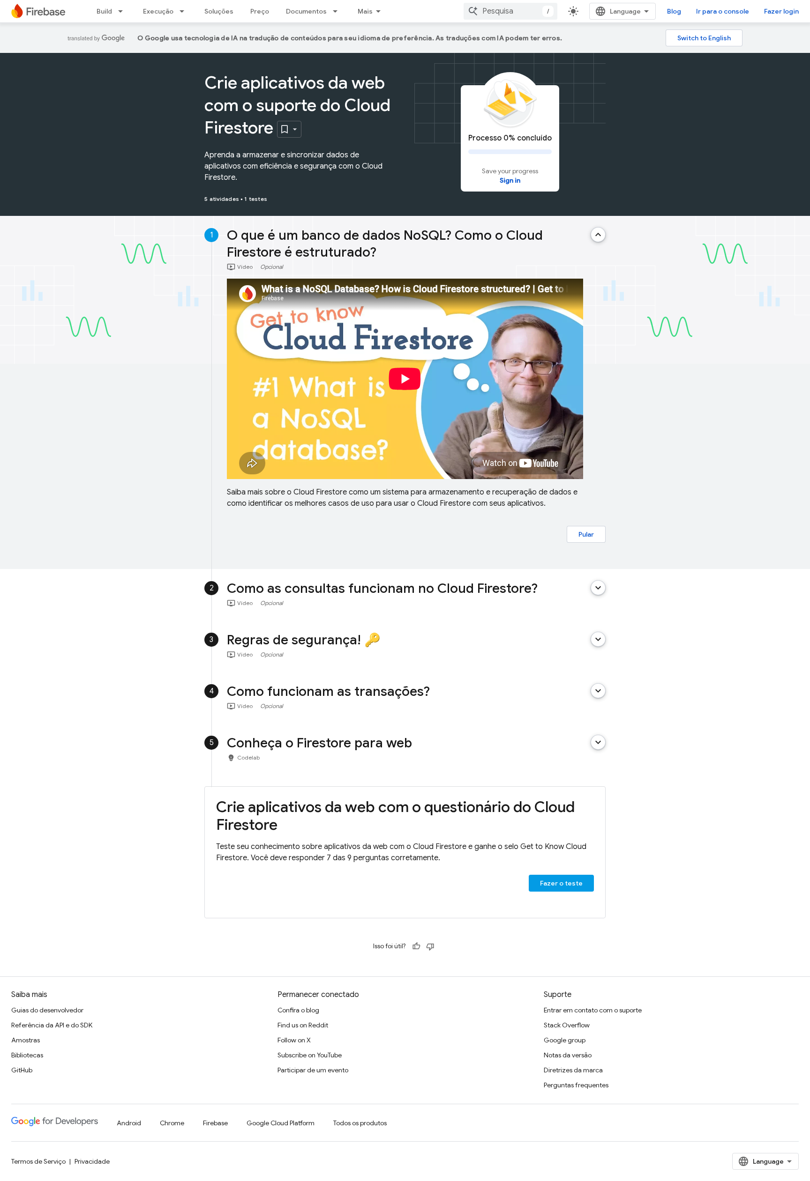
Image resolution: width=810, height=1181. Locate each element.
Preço (259, 11)
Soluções (218, 11)
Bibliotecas (27, 1055)
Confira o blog (298, 1010)
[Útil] (416, 946)
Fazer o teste (561, 883)
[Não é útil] (430, 946)
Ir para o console (722, 11)
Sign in (510, 180)
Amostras (25, 1040)
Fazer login (781, 11)
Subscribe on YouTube (310, 1055)
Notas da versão (568, 1055)
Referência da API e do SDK (51, 1025)
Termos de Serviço (38, 1161)
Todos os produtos (360, 1123)
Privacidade (92, 1161)
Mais (365, 11)
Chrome (172, 1123)
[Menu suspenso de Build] (123, 11)
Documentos (306, 11)
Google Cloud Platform (281, 1123)
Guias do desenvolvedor (47, 1010)
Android (129, 1123)
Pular (586, 534)
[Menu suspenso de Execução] (184, 11)
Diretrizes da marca (573, 1070)
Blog (674, 11)
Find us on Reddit (303, 1025)
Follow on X (294, 1040)
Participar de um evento (313, 1070)
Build (104, 11)
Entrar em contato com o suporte (593, 1010)
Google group (564, 1040)
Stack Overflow (567, 1025)
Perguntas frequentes (576, 1085)
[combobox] (510, 11)
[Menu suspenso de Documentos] (338, 11)
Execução (158, 11)
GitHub (21, 1070)
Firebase (215, 1123)
